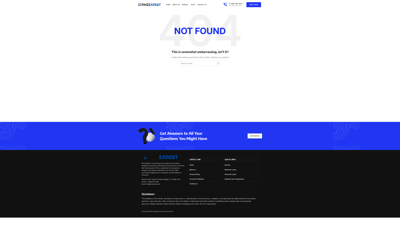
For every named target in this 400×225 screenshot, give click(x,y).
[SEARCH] (218, 63)
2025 (150, 211)
